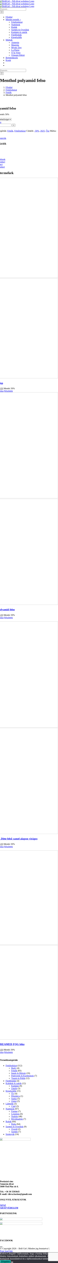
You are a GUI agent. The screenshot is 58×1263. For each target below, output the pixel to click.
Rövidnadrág (17, 1119)
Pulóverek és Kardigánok (22, 1076)
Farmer (14, 1111)
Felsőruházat (20, 131)
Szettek (14, 1131)
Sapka (14, 1098)
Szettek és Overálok (14, 1126)
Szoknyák (10, 1134)
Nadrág (14, 1116)
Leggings (15, 1114)
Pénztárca (15, 1096)
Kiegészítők (11, 1091)
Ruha (13, 1124)
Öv (12, 1093)
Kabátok (15, 1086)
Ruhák (9, 1121)
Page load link (6, 1251)
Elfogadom (5, 1261)
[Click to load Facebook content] (1, 1246)
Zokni (14, 1101)
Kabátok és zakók (14, 1083)
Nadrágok (10, 1109)
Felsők (10, 131)
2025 (42, 131)
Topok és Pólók (18, 1078)
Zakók (14, 1088)
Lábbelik (10, 1104)
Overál (14, 1129)
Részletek (8, 391)
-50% (36, 131)
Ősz (47, 131)
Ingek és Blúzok (18, 1073)
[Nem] (12, 1262)
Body (13, 1068)
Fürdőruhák (11, 1081)
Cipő (13, 1106)
